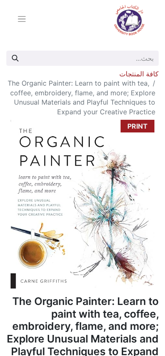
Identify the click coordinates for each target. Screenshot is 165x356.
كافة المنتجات (139, 74)
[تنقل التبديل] (21, 20)
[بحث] (15, 58)
